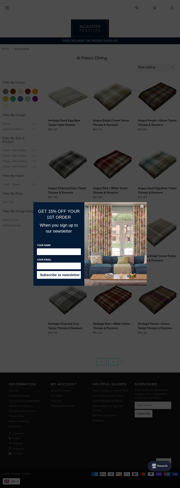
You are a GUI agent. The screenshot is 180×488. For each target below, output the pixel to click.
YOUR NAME (44, 245)
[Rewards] (160, 466)
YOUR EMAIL (44, 259)
